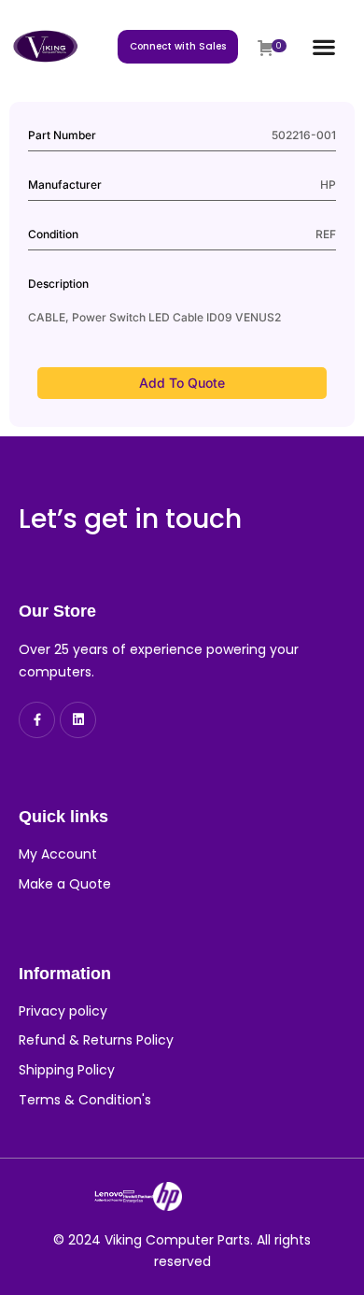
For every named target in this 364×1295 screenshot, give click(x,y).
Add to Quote (182, 383)
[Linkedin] (78, 720)
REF (325, 234)
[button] (323, 46)
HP (328, 185)
